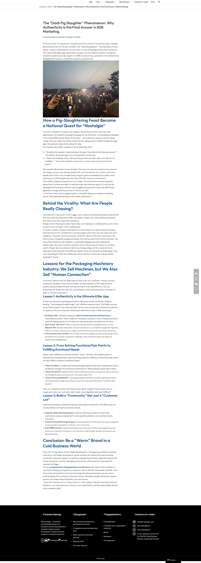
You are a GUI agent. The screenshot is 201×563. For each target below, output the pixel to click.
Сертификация (109, 522)
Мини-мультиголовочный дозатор (83, 536)
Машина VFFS (78, 541)
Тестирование (109, 540)
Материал (107, 536)
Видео (106, 532)
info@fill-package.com (145, 522)
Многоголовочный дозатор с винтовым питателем (84, 523)
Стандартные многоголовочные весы (85, 529)
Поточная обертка (80, 545)
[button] (159, 2)
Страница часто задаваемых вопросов (115, 527)
